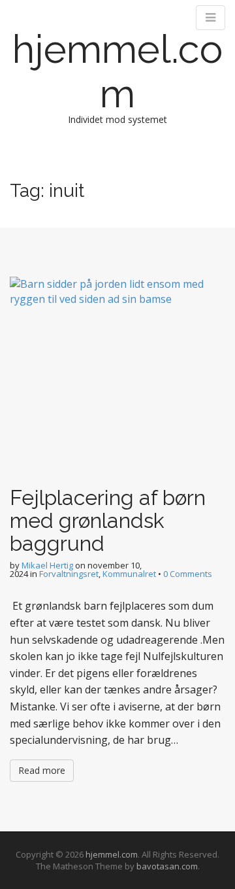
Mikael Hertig (47, 565)
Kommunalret (129, 574)
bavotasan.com (167, 866)
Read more (41, 770)
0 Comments (187, 574)
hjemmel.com (117, 71)
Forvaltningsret (69, 574)
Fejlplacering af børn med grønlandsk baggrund (108, 520)
